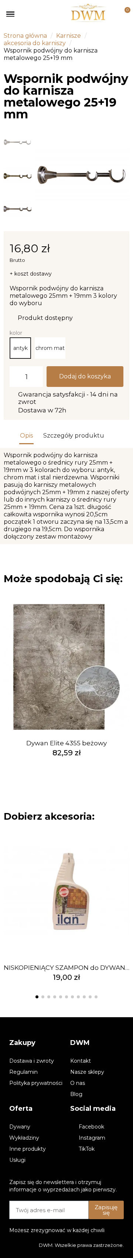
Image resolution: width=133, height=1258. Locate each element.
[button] (43, 175)
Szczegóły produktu (73, 435)
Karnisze (68, 35)
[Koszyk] (123, 14)
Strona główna (25, 35)
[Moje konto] (111, 14)
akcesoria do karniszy (35, 43)
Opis (26, 435)
